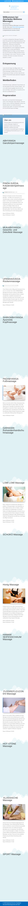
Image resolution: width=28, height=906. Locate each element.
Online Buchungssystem (18, 27)
